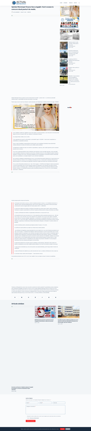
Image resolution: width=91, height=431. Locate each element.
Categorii (65, 2)
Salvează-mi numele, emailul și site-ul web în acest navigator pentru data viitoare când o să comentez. (44, 416)
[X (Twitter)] (21, 297)
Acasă (61, 2)
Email (41, 402)
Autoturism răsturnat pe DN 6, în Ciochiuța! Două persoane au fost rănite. (73, 52)
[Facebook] (15, 297)
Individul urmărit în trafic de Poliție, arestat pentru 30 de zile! (73, 44)
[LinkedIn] (35, 297)
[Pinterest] (28, 297)
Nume (28, 402)
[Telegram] (42, 297)
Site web (55, 402)
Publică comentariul (30, 420)
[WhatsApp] (49, 297)
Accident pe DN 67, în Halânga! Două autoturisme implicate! (74, 60)
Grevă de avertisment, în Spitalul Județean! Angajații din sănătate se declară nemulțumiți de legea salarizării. (22, 388)
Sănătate (29, 12)
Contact (75, 2)
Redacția (71, 2)
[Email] (55, 297)
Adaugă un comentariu (31, 406)
